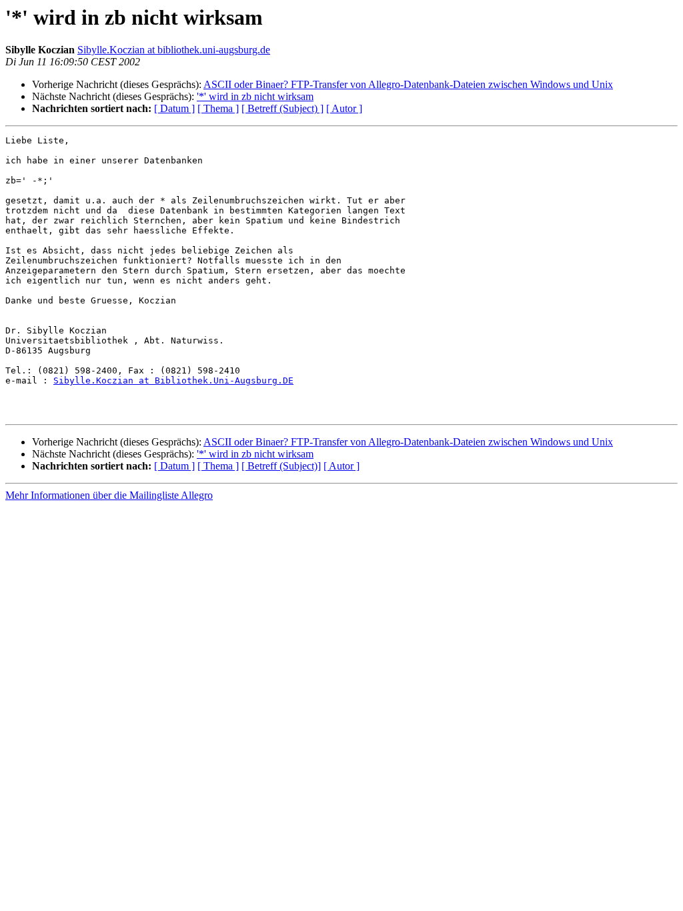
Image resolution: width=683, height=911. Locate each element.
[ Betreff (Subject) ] (282, 108)
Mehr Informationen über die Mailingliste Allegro (109, 495)
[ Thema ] (218, 108)
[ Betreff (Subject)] (281, 466)
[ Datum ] (174, 108)
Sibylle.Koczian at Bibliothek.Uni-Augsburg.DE (173, 380)
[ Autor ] (344, 108)
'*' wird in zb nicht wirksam (255, 96)
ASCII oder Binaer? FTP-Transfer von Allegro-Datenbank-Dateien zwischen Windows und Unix (408, 84)
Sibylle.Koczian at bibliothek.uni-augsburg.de (173, 49)
